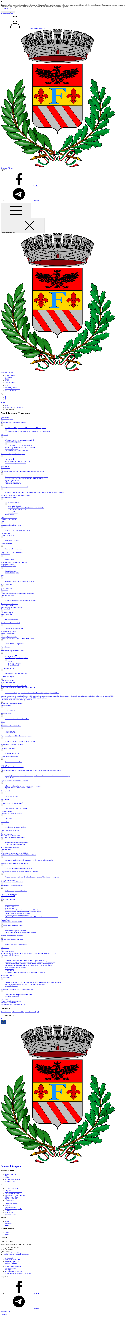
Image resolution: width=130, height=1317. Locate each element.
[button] (10, 375)
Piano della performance (8, 595)
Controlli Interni (9, 777)
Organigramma (9, 514)
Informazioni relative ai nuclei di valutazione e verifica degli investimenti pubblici (29, 860)
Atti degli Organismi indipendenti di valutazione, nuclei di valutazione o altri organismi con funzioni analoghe (37, 776)
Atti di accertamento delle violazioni (15, 967)
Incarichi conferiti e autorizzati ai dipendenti (14, 562)
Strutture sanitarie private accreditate (11, 922)
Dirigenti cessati (5, 533)
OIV (2, 576)
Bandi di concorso (6, 584)
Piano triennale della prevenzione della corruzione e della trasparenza (25, 428)
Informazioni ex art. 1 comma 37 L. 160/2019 (14, 853)
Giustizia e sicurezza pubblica (13, 1209)
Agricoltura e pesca (10, 1214)
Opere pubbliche (6, 849)
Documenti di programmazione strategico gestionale (20, 447)
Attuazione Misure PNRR (8, 1003)
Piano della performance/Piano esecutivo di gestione (20, 600)
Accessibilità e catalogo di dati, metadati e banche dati (17, 989)
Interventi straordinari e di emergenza (12, 935)
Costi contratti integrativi (12, 573)
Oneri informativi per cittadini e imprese (13, 454)
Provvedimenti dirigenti (8, 668)
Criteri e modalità (6, 705)
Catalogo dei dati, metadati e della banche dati (18, 994)
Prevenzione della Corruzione (10, 955)
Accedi (3, 402)
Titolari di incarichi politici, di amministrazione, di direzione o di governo (22, 471)
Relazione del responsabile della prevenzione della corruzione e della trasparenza (29, 963)
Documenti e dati (10, 1181)
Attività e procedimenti (7, 633)
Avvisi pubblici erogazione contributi (12, 703)
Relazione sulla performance (9, 604)
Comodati (4, 765)
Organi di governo (10, 1174)
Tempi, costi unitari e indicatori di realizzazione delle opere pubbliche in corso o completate (32, 877)
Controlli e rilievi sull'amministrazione (12, 767)
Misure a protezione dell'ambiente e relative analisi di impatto (23, 911)
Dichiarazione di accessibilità (13, 1271)
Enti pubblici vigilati (7, 612)
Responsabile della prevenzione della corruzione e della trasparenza (25, 960)
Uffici (6, 1176)
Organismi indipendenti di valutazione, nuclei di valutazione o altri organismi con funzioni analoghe (31, 770)
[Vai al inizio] (1, 1018)
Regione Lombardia (7, 13)
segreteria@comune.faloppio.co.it (15, 1253)
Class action (8, 818)
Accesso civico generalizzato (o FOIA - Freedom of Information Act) (25, 984)
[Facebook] (5, 397)
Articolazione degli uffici (8, 497)
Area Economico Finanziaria (17, 509)
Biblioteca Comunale (11, 387)
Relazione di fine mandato (12, 482)
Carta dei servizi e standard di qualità (12, 803)
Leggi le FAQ (9, 1258)
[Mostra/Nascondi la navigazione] (16, 210)
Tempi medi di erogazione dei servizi (12, 813)
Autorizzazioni (9, 1212)
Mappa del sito (5, 1311)
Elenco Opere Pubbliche (8, 880)
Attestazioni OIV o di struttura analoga (20, 445)
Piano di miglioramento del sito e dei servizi (18, 1273)
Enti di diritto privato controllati (10, 623)
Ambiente (7, 1210)
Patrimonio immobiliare (8, 748)
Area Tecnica (12, 511)
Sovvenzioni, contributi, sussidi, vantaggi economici (16, 699)
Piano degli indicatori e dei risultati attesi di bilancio (16, 736)
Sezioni (10, 661)
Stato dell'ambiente (10, 906)
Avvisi (6, 1225)
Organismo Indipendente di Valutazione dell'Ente (19, 581)
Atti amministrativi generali (13, 442)
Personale (4, 521)
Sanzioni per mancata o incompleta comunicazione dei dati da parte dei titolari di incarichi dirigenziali (35, 492)
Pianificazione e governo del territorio (12, 882)
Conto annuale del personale (13, 549)
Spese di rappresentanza (8, 951)
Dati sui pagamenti (6, 834)
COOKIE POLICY (7, 8)
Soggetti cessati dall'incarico (13, 480)
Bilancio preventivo (10, 731)
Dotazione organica (6, 544)
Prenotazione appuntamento (13, 1259)
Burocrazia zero (5, 466)
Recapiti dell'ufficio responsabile (14, 644)
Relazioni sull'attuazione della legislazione (17, 913)
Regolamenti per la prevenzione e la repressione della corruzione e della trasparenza (30, 962)
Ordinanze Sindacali (14, 663)
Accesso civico (5, 977)
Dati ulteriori (4, 999)
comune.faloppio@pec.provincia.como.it (16, 1254)
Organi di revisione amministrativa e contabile (14, 781)
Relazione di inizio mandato (13, 483)
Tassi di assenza (5, 554)
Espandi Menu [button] (5, 417)
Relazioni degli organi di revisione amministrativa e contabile (23, 786)
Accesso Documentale (7, 975)
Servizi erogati (5, 799)
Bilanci (3, 722)
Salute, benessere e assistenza (13, 1192)
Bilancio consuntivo (11, 733)
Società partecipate (6, 614)
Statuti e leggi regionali (11, 449)
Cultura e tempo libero (11, 1197)
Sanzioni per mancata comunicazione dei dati (14, 487)
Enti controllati (5, 609)
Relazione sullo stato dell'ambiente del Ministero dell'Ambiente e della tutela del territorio (31, 917)
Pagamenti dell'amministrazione (10, 830)
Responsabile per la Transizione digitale (13, 1004)
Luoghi (7, 1232)
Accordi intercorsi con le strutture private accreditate (20, 932)
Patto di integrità (9, 970)
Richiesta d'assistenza (11, 1263)
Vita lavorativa (9, 1190)
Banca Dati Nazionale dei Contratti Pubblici (14, 686)
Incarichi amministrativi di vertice (11, 525)
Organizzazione (5, 468)
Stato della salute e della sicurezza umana (17, 915)
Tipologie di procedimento (9, 637)
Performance (4, 590)
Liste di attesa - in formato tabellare (15, 827)
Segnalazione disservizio (12, 1261)
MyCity (4, 1314)
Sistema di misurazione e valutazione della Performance (17, 593)
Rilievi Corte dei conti (11, 796)
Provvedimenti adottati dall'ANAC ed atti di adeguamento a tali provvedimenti (28, 965)
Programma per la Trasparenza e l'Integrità (13, 422)
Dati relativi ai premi (7, 605)
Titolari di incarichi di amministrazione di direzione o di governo (24, 478)
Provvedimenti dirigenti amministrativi (16, 673)
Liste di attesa (5, 822)
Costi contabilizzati (6, 811)
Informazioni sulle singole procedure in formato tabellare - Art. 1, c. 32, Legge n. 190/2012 (32, 693)
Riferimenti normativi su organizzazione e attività (19, 440)
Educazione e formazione (12, 1193)
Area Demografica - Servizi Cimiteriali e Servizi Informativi (26, 508)
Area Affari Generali (14, 506)
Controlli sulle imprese (7, 677)
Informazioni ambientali (8, 896)
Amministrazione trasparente (13, 1266)
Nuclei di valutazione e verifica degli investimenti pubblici (18, 855)
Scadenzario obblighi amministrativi (15, 463)
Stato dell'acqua (5, 920)
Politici (7, 1177)
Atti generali (4, 435)
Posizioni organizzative (8, 535)
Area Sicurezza (13, 513)
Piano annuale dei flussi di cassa (10, 836)
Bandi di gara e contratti (8, 682)
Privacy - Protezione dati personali (11, 1001)
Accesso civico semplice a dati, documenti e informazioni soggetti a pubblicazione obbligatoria (33, 982)
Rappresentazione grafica (8, 631)
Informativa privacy (10, 1268)
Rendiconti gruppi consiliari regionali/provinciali (15, 495)
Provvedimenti (5, 647)
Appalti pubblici (9, 1200)
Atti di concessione (6, 713)
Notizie (7, 1221)
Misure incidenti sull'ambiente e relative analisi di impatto (22, 910)
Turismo (7, 1205)
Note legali (8, 1270)
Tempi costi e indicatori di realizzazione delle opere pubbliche (19, 872)
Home (6, 405)
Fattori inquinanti (10, 908)
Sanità (6, 385)
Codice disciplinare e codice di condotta (16, 450)
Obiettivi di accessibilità (12, 996)
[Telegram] (5, 399)
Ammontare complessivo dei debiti (15, 844)
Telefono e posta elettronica (9, 518)
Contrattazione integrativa (8, 566)
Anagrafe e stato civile (11, 1188)
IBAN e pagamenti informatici (10, 847)
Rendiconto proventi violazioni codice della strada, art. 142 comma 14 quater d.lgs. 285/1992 (29, 953)
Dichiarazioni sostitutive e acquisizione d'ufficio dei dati (17, 638)
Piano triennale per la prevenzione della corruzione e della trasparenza (25, 972)
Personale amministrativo (12, 1179)
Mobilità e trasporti (10, 1207)
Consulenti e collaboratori (8, 519)
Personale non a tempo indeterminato (12, 552)
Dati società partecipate (11, 619)
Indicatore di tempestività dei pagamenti (13, 837)
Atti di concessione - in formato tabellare (17, 719)
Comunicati (8, 1223)
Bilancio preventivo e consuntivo (11, 726)
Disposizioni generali (7, 419)
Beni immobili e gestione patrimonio (12, 744)
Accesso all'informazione (12, 389)
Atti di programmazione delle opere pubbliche (14, 863)
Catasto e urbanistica (11, 1203)
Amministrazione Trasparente (14, 407)
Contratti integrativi (10, 571)
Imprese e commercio (11, 1199)
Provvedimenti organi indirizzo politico (12, 650)
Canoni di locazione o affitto (9, 756)
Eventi (6, 1234)
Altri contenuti (5, 948)
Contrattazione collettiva (8, 564)
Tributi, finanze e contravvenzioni (15, 1195)
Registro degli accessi (11, 986)
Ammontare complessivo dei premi (11, 607)
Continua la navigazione (8, 12)
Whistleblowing (9, 969)
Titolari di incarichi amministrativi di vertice (18, 530)
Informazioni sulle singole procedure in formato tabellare (18, 687)
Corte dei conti (5, 791)
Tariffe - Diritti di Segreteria (9, 894)
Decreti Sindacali (13, 665)
